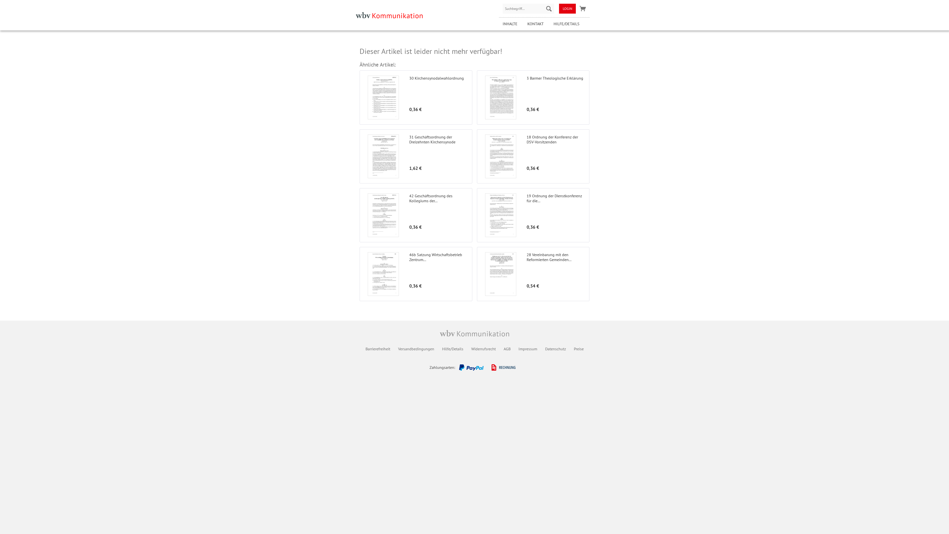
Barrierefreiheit (378, 348)
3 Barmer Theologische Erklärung (555, 78)
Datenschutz (555, 348)
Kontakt (535, 23)
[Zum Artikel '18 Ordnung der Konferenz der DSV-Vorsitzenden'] (501, 156)
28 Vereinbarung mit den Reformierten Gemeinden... (549, 257)
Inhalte (510, 23)
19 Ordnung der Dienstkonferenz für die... (554, 198)
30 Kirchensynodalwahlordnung (436, 78)
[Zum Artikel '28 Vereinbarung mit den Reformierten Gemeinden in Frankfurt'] (501, 274)
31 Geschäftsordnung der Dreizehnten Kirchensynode (432, 139)
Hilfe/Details (567, 23)
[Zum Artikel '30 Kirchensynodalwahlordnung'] (383, 97)
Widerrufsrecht (483, 348)
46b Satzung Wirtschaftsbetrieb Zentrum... (435, 257)
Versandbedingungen (416, 348)
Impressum (527, 348)
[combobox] (528, 9)
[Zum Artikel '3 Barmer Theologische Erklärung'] (501, 97)
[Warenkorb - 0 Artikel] (583, 9)
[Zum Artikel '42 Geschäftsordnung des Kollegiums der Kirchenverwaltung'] (383, 215)
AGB (507, 348)
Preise (579, 348)
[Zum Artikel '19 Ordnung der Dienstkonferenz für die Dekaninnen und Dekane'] (501, 215)
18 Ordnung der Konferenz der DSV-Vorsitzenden (552, 139)
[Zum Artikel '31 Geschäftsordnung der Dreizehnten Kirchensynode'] (383, 156)
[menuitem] (528, 9)
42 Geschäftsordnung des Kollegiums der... (431, 198)
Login (567, 8)
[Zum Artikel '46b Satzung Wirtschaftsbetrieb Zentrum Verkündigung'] (383, 274)
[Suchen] (549, 9)
